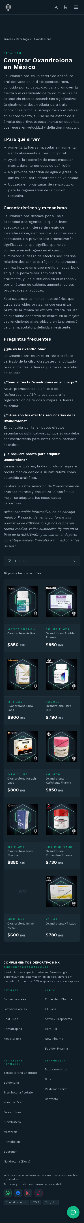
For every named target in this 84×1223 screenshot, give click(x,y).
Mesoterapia (12, 1038)
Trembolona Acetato (18, 1092)
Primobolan (12, 1141)
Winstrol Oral (13, 1102)
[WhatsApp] (8, 1193)
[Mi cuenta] (56, 7)
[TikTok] (38, 1193)
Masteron (10, 1132)
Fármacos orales (15, 1009)
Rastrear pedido (56, 1089)
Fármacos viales (15, 999)
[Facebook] (18, 1193)
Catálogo (22, 39)
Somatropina (13, 1029)
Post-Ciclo (11, 1019)
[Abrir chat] (73, 1212)
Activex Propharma (58, 1019)
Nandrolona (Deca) (17, 1161)
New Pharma (54, 1038)
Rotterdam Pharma (58, 999)
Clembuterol (13, 1122)
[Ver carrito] (66, 7)
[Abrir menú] (75, 7)
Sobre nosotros (56, 1069)
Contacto (51, 1099)
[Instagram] (28, 1193)
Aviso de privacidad (48, 1184)
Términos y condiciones (19, 1184)
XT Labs (50, 1009)
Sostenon (10, 1151)
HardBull (51, 1029)
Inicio (8, 39)
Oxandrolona (13, 1112)
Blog (48, 1079)
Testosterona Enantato (20, 1072)
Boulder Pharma (56, 1048)
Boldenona (11, 1082)
